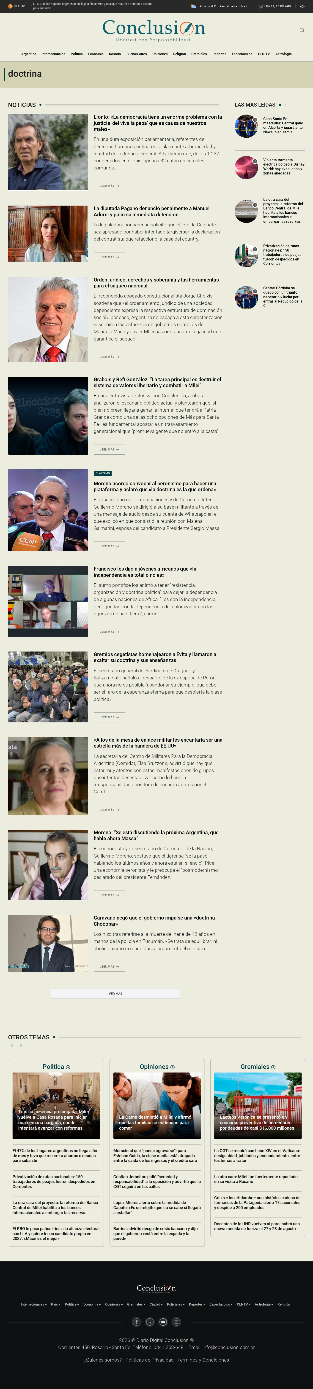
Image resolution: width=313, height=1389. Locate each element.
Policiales (174, 1304)
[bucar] (302, 29)
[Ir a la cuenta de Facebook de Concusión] (137, 1322)
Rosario (115, 54)
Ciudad (155, 1304)
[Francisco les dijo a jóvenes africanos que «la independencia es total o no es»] (48, 601)
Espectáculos (242, 54)
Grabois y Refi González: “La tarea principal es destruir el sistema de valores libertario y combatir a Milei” (157, 382)
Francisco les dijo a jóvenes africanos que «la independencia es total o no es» (145, 572)
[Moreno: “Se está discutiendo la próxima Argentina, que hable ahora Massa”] (48, 865)
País (54, 1304)
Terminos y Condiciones (203, 1360)
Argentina (28, 54)
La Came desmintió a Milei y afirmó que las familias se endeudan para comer (154, 1122)
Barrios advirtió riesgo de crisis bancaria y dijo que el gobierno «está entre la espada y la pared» (155, 1233)
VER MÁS (115, 993)
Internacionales (53, 54)
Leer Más (107, 186)
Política (77, 54)
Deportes (219, 54)
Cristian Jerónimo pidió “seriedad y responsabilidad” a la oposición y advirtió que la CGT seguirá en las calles (156, 1181)
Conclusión (177, 1340)
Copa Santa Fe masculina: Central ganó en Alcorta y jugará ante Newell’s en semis (283, 125)
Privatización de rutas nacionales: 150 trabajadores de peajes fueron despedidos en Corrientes (282, 255)
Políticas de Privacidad (150, 1360)
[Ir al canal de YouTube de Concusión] (163, 1322)
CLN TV (264, 54)
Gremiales (199, 54)
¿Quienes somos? (103, 1360)
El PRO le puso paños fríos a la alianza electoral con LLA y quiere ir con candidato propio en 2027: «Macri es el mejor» (55, 1233)
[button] (12, 1045)
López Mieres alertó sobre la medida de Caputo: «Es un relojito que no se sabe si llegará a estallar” (156, 1207)
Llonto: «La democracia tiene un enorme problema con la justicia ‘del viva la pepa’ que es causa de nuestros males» (158, 123)
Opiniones (160, 54)
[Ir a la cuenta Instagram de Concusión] (176, 1322)
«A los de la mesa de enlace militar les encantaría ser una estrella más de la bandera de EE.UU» (158, 743)
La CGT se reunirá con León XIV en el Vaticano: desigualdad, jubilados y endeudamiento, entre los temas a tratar (256, 1155)
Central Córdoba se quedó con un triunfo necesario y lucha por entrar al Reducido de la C (282, 297)
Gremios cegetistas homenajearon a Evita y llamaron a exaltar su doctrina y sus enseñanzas (155, 657)
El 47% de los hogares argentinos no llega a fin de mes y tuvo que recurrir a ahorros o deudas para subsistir (54, 1155)
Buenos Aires (136, 54)
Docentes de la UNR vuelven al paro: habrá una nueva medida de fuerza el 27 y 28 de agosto (256, 1226)
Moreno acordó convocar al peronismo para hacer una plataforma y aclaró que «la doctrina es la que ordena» (155, 486)
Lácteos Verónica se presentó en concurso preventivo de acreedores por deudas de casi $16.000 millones (256, 1122)
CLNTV (242, 1304)
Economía (96, 54)
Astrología (283, 54)
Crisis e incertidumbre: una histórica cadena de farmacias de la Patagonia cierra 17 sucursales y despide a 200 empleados (257, 1202)
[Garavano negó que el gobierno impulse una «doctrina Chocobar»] (48, 943)
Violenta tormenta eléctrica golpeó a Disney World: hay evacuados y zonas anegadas (284, 166)
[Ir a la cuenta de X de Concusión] (150, 1322)
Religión (179, 54)
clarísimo (103, 473)
